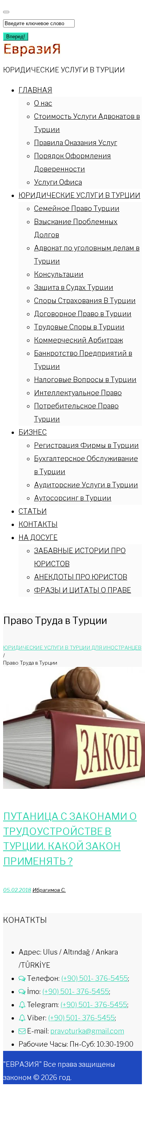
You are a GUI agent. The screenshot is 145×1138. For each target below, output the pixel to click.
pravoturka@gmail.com (87, 1031)
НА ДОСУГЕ (38, 537)
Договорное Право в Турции (82, 314)
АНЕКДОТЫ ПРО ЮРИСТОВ (80, 577)
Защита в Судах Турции (73, 287)
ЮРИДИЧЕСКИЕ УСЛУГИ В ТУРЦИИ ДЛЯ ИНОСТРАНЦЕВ (72, 647)
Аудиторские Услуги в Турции (86, 485)
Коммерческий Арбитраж (78, 340)
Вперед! (15, 36)
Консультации (59, 274)
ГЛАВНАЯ (35, 90)
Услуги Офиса (58, 182)
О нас (43, 103)
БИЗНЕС (33, 432)
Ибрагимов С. (49, 890)
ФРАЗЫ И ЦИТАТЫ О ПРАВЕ (82, 590)
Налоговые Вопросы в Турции (85, 379)
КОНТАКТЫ (38, 524)
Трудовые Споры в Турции (79, 327)
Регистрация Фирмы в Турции (86, 445)
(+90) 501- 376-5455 (94, 978)
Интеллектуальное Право (78, 393)
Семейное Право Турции (76, 208)
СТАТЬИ (33, 511)
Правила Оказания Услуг (75, 143)
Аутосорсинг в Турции (72, 498)
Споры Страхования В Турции (85, 300)
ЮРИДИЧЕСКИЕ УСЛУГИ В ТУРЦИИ (79, 195)
